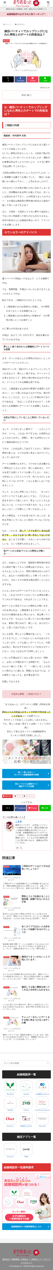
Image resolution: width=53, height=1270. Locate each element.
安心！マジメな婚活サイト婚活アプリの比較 (26, 785)
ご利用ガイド (35, 1259)
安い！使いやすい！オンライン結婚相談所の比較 (26, 773)
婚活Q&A (8, 796)
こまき (18, 821)
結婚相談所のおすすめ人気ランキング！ (26, 14)
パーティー (30, 796)
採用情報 (15, 1259)
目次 (24, 95)
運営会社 (6, 1259)
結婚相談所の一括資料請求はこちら (26, 1226)
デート (19, 796)
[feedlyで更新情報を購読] (17, 847)
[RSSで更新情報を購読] (21, 847)
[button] (48, 1063)
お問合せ (24, 1259)
